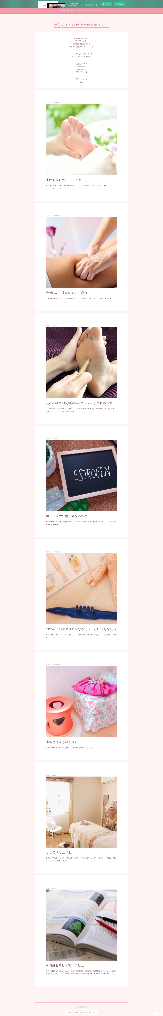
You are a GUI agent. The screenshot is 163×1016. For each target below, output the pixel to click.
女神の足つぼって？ (67, 11)
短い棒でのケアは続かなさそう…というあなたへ (81, 629)
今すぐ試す (106, 4)
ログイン (120, 4)
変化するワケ (81, 11)
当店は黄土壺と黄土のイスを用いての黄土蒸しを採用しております (69, 747)
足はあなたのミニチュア (63, 179)
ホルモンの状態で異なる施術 (66, 516)
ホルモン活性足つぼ (96, 11)
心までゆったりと (59, 852)
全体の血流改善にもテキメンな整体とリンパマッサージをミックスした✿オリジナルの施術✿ (78, 298)
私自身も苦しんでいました (65, 965)
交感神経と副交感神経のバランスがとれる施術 (79, 403)
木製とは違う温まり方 (62, 742)
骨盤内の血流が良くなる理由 (66, 292)
